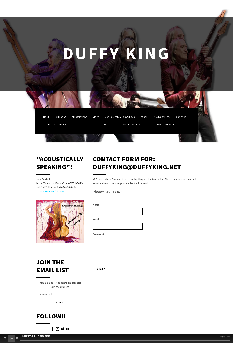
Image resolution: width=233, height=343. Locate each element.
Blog (104, 124)
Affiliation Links (57, 124)
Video (96, 117)
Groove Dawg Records (168, 124)
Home (46, 117)
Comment (98, 234)
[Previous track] (4, 337)
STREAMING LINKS (132, 124)
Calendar (60, 117)
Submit (100, 269)
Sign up (60, 302)
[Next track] (17, 337)
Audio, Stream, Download (120, 117)
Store (144, 117)
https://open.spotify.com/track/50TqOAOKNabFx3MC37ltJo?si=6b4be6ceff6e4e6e (59, 185)
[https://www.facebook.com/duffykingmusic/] (52, 329)
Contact (181, 117)
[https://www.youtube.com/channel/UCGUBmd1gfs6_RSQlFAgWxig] (67, 329)
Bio (84, 124)
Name (96, 205)
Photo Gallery (162, 117)
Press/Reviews (79, 117)
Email (96, 219)
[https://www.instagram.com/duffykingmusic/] (57, 329)
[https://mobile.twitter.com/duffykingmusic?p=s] (62, 329)
